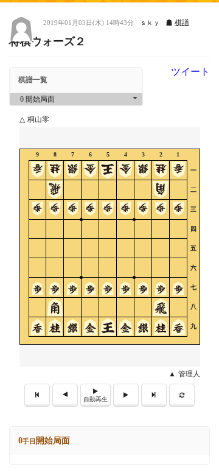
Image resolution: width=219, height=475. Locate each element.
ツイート (190, 72)
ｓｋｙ (150, 22)
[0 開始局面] (76, 99)
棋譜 (182, 22)
